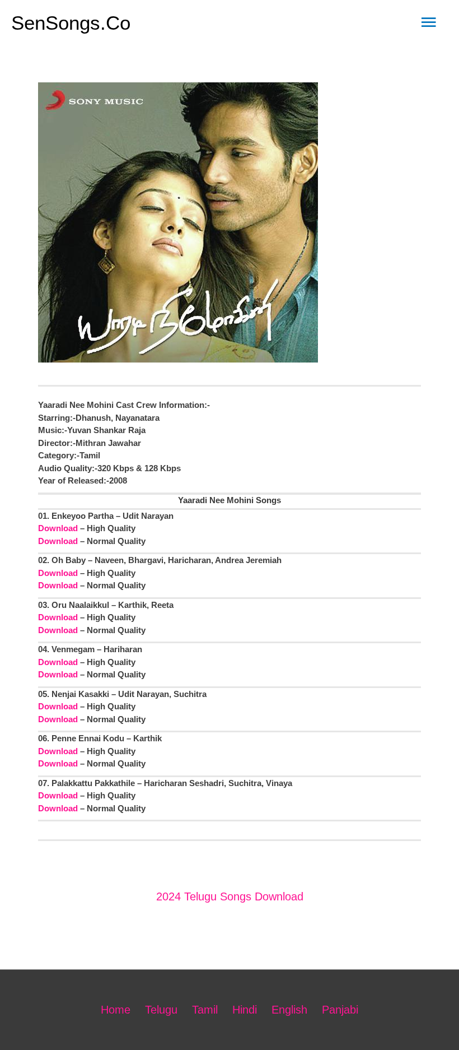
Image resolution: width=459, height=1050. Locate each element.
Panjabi (340, 1009)
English (289, 1009)
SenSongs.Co (70, 23)
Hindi (244, 1009)
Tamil (205, 1009)
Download (58, 528)
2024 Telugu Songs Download (229, 896)
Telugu (161, 1009)
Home (115, 1009)
